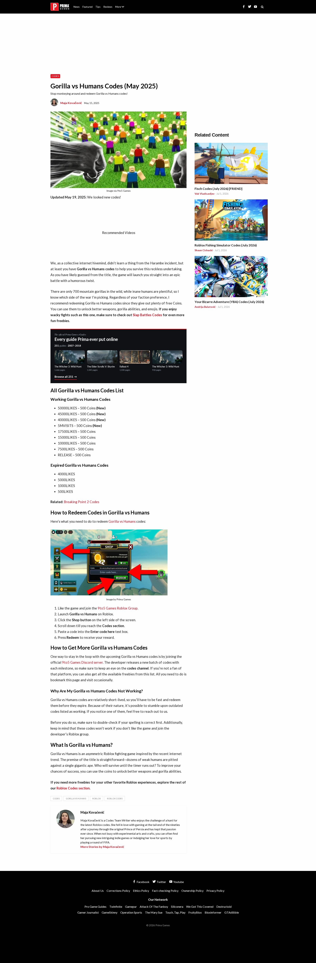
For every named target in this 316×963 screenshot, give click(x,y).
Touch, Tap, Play (175, 912)
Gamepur (131, 906)
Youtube (178, 882)
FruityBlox (195, 912)
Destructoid (224, 906)
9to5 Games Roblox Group (118, 608)
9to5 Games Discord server (82, 662)
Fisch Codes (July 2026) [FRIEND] (218, 189)
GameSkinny (109, 912)
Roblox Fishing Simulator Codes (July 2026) (226, 245)
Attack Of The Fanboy (154, 906)
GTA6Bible (231, 912)
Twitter (161, 882)
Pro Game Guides (95, 906)
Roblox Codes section (73, 788)
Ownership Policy (192, 890)
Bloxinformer (213, 912)
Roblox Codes (115, 798)
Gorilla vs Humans (122, 521)
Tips (97, 6)
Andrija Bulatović (205, 306)
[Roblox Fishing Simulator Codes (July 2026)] (231, 220)
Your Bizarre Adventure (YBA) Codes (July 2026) (229, 302)
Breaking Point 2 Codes (81, 502)
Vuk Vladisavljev (204, 193)
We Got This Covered (199, 906)
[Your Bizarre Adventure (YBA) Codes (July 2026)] (231, 277)
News (77, 6)
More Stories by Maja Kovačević (102, 846)
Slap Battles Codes (147, 315)
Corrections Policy (118, 890)
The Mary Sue (153, 912)
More (121, 8)
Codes (55, 76)
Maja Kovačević (71, 103)
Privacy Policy (215, 890)
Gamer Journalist (88, 912)
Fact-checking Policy (165, 890)
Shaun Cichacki (204, 250)
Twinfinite (115, 906)
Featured (87, 6)
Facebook (142, 882)
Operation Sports (131, 912)
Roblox (96, 798)
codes (56, 798)
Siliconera (177, 906)
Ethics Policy (141, 890)
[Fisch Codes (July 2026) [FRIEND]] (231, 164)
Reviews (107, 6)
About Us (120, 4)
